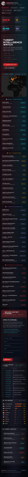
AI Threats (18, 10)
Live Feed (6, 7)
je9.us (15, 470)
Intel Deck (14, 7)
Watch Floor (7, 13)
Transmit (8, 359)
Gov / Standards (7, 10)
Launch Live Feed (11, 64)
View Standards (9, 68)
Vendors (22, 7)
